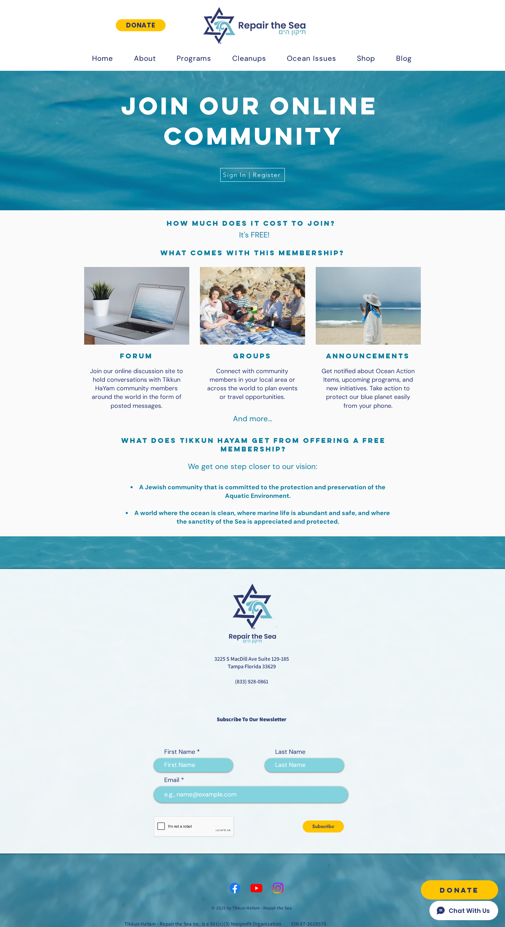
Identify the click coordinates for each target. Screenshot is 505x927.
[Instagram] (278, 888)
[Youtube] (256, 888)
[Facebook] (235, 888)
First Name (179, 752)
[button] (145, 58)
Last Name (290, 752)
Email (171, 780)
